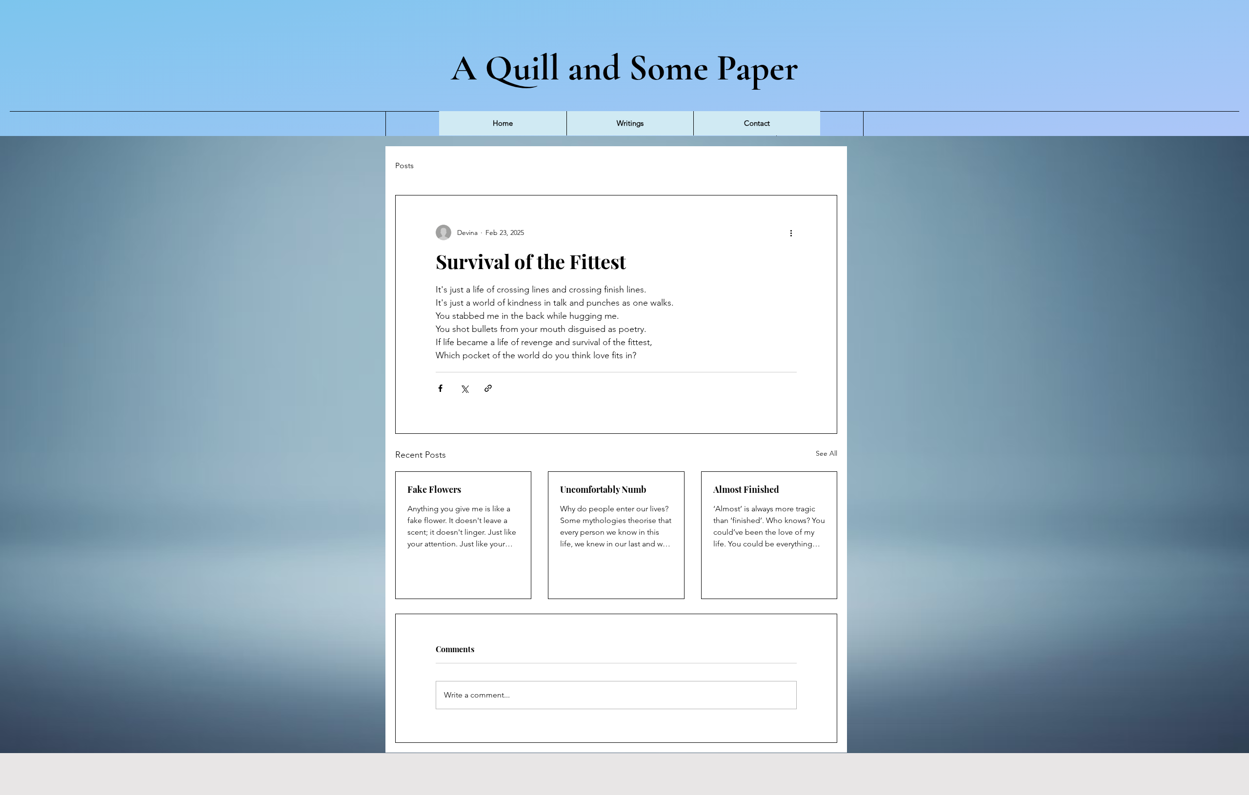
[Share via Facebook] (440, 388)
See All (826, 453)
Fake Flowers (434, 489)
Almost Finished (746, 489)
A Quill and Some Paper (624, 68)
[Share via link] (488, 388)
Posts (404, 165)
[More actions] (791, 232)
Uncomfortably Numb (603, 489)
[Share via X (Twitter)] (464, 388)
